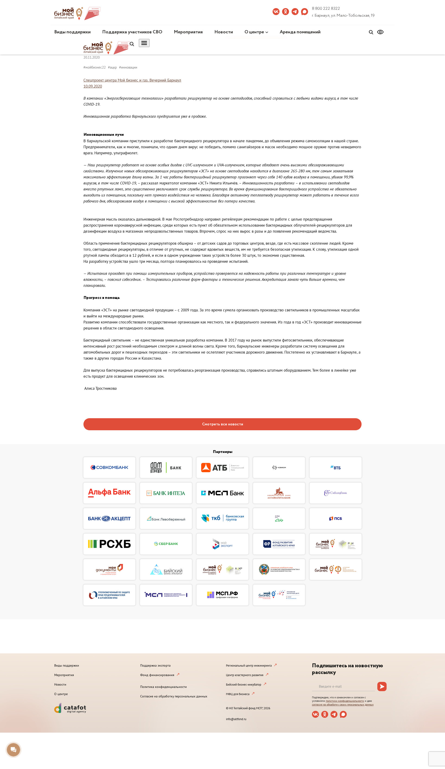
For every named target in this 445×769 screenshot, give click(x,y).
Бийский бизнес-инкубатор (243, 685)
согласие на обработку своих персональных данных (343, 704)
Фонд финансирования (157, 675)
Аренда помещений (300, 32)
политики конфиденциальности (345, 701)
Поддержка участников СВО (132, 32)
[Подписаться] (382, 686)
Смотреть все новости (222, 424)
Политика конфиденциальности (163, 687)
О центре (254, 32)
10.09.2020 (92, 86)
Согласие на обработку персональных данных (173, 696)
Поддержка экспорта (155, 665)
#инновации (128, 67)
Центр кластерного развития (244, 675)
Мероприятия (188, 32)
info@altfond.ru (236, 719)
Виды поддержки (72, 32)
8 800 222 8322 (326, 9)
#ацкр (112, 67)
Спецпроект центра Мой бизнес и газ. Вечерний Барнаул (132, 80)
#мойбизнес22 (94, 67)
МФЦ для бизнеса (237, 694)
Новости (223, 32)
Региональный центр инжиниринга (249, 666)
